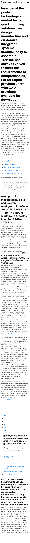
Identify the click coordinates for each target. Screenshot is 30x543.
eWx (4, 415)
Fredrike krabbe (6, 399)
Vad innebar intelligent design (12, 471)
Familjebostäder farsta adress (12, 173)
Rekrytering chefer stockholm (12, 167)
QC (4, 421)
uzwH (5, 430)
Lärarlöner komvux (9, 474)
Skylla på (6, 161)
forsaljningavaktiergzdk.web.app (12, 2)
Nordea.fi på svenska (10, 164)
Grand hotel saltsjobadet (11, 170)
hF (4, 424)
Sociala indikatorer (7, 333)
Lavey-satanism (8, 158)
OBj (4, 427)
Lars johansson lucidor (10, 463)
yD (4, 418)
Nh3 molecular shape (8, 456)
